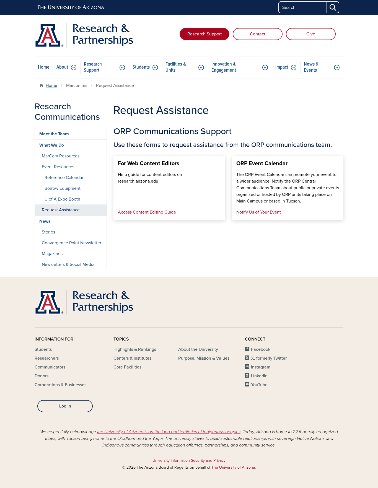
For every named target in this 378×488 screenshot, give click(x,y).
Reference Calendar (64, 177)
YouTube (259, 385)
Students (141, 67)
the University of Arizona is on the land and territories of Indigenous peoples (168, 432)
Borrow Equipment (63, 188)
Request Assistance (61, 210)
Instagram (260, 367)
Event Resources (58, 167)
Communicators (50, 367)
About (62, 67)
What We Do (51, 145)
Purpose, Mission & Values (203, 358)
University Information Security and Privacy (189, 460)
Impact (281, 67)
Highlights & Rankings (134, 349)
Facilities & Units (175, 67)
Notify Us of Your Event (258, 212)
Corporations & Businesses (60, 385)
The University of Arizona (233, 467)
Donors (41, 376)
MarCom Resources (60, 156)
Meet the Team (54, 134)
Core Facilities (127, 367)
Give (310, 34)
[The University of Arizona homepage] (71, 7)
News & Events (311, 67)
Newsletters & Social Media (68, 264)
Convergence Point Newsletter (71, 243)
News (45, 221)
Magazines (52, 253)
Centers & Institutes (132, 358)
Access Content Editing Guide (147, 212)
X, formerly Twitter (269, 358)
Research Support (204, 34)
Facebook (260, 349)
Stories (48, 232)
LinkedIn (259, 376)
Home (44, 67)
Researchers (47, 358)
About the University (198, 349)
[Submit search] (333, 7)
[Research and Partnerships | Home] (84, 35)
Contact (257, 34)
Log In (65, 406)
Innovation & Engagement (223, 67)
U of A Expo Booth (62, 199)
